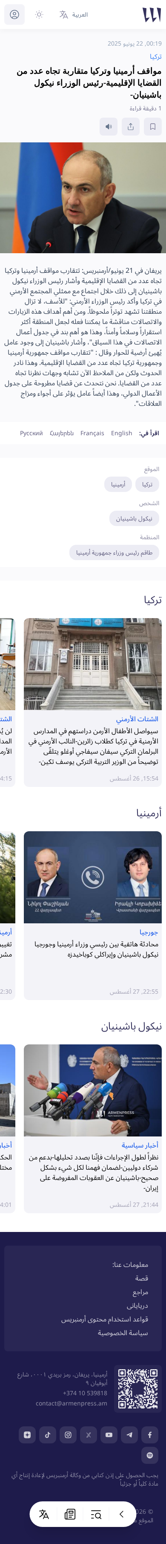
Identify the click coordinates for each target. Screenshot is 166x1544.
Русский (31, 433)
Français (92, 433)
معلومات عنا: (130, 1264)
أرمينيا (118, 484)
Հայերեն (62, 433)
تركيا (147, 484)
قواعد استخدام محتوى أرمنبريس (104, 1319)
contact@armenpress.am (71, 1403)
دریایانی (137, 1305)
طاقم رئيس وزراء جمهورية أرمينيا (114, 552)
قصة (141, 1278)
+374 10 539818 (85, 1393)
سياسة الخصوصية (123, 1332)
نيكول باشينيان (134, 518)
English (121, 433)
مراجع (140, 1291)
